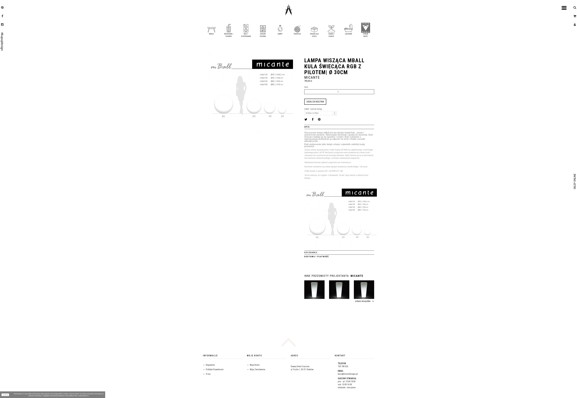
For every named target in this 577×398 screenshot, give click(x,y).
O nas (208, 374)
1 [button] (243, 132)
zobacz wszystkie (363, 301)
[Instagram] (2, 25)
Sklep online (574, 181)
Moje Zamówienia (257, 369)
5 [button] (261, 132)
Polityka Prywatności (215, 369)
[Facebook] (2, 16)
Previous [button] (205, 90)
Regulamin (210, 365)
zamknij (5, 395)
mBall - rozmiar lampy (313, 109)
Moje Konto (255, 365)
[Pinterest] (2, 8)
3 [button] (252, 132)
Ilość (306, 87)
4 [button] (256, 132)
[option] (250, 90)
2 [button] (247, 132)
